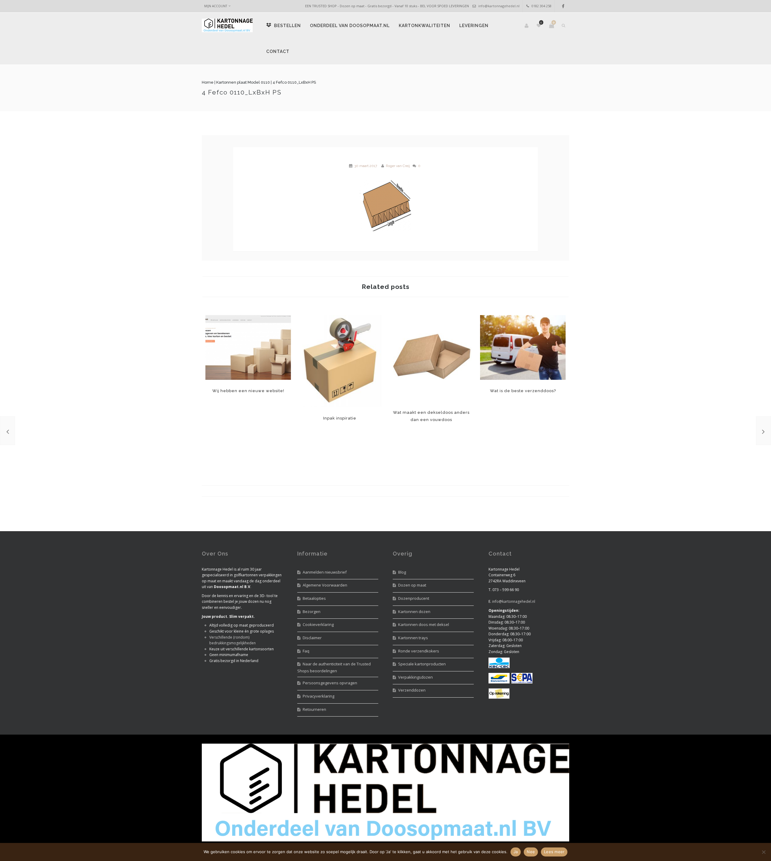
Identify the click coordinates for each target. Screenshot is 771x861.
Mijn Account (215, 6)
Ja (515, 851)
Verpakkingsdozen (415, 677)
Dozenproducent (413, 598)
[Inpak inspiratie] (7, 430)
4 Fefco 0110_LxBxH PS (242, 92)
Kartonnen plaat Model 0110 (243, 82)
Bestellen (287, 25)
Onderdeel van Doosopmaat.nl (350, 25)
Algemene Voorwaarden (325, 585)
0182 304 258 (541, 6)
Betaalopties (314, 598)
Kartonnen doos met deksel (423, 624)
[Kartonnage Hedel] (227, 26)
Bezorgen (311, 611)
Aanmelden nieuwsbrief (325, 572)
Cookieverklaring (318, 624)
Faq (306, 651)
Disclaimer (312, 637)
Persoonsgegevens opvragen (330, 683)
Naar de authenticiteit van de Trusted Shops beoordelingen (334, 667)
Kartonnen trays (413, 637)
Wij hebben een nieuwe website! (248, 347)
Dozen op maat (412, 585)
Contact (277, 51)
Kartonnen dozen (414, 611)
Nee (531, 851)
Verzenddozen (412, 690)
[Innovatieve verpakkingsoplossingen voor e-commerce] (763, 430)
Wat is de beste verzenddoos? (523, 347)
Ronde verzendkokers (418, 651)
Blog (402, 572)
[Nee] (763, 852)
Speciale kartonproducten (422, 664)
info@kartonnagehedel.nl (499, 6)
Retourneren (314, 709)
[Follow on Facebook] (563, 6)
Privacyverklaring (318, 696)
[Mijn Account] (527, 26)
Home (208, 82)
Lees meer (554, 851)
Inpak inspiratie (339, 361)
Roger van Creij (398, 166)
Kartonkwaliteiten (424, 25)
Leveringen (474, 25)
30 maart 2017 (365, 166)
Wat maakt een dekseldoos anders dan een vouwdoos (431, 358)
